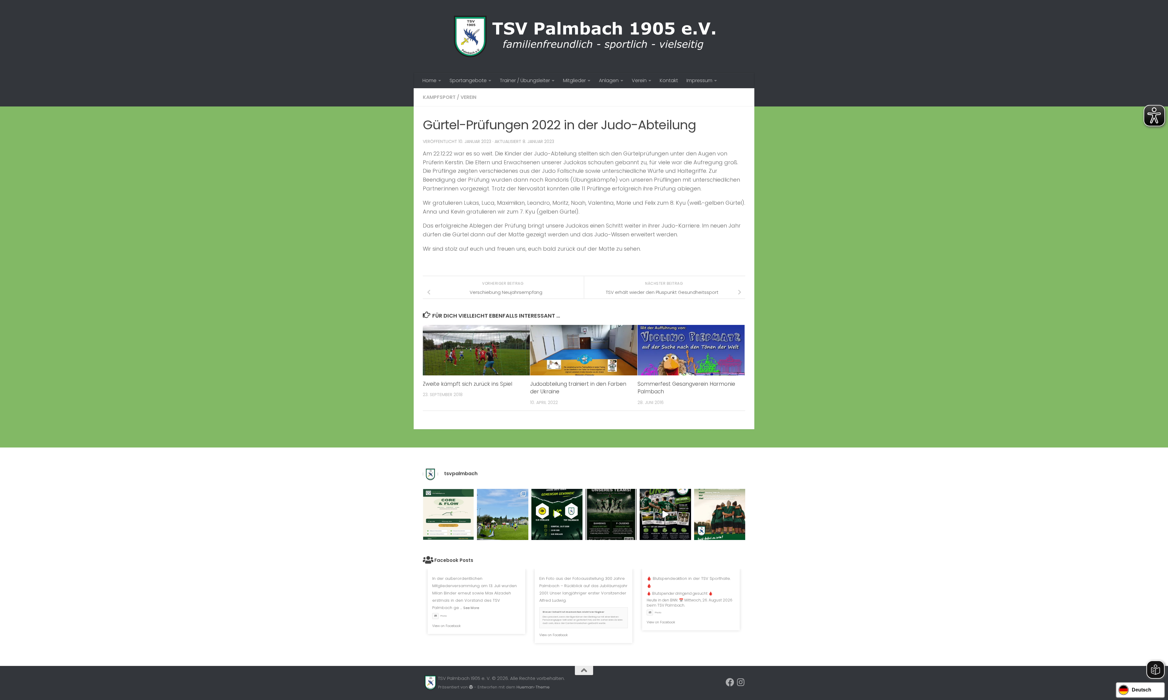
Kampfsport (439, 97)
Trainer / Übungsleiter (525, 80)
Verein (639, 80)
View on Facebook (446, 625)
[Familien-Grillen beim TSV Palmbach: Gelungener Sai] (502, 514)
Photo (443, 616)
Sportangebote (468, 80)
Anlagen (609, 80)
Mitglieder (574, 80)
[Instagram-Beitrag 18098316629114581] (448, 514)
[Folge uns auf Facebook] (730, 682)
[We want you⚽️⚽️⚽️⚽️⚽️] (611, 514)
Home (429, 80)
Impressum (699, 80)
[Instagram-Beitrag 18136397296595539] (556, 514)
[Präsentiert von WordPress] (471, 687)
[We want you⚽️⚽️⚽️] (719, 514)
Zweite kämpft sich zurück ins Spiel (467, 384)
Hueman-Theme (533, 687)
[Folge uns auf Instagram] (741, 682)
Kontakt (669, 80)
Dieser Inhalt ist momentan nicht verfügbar (573, 612)
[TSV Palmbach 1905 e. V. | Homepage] (584, 36)
